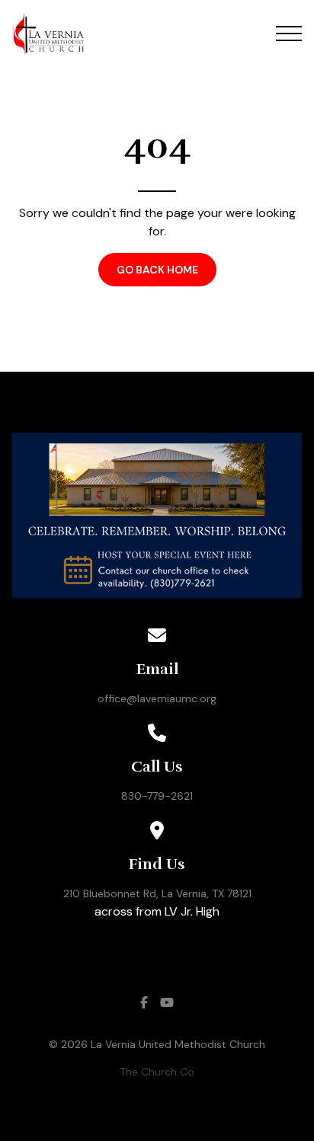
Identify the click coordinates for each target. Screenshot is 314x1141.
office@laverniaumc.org (157, 698)
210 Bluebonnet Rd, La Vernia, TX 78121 (157, 893)
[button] (289, 33)
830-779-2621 (157, 796)
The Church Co (157, 1072)
